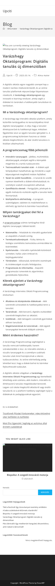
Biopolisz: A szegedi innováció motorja (27, 474)
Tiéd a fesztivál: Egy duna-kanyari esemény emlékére (25, 507)
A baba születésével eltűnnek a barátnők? (20, 510)
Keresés (6, 487)
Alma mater (44, 75)
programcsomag (12, 222)
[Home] (4, 28)
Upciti (7, 11)
